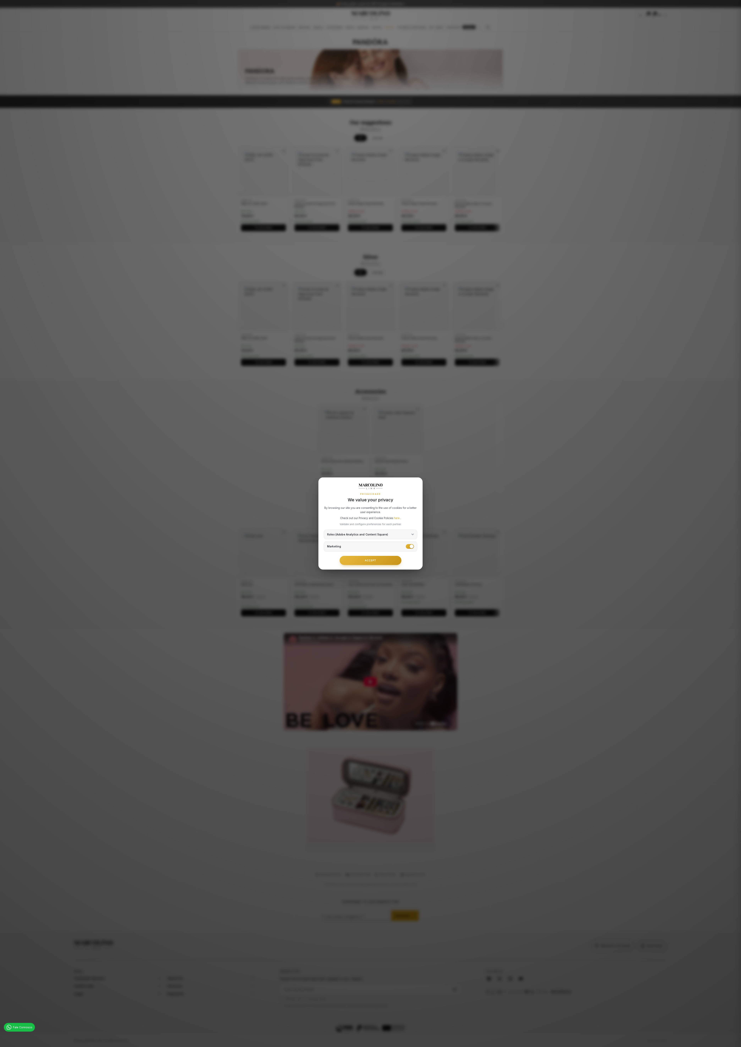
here (397, 518)
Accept (370, 560)
